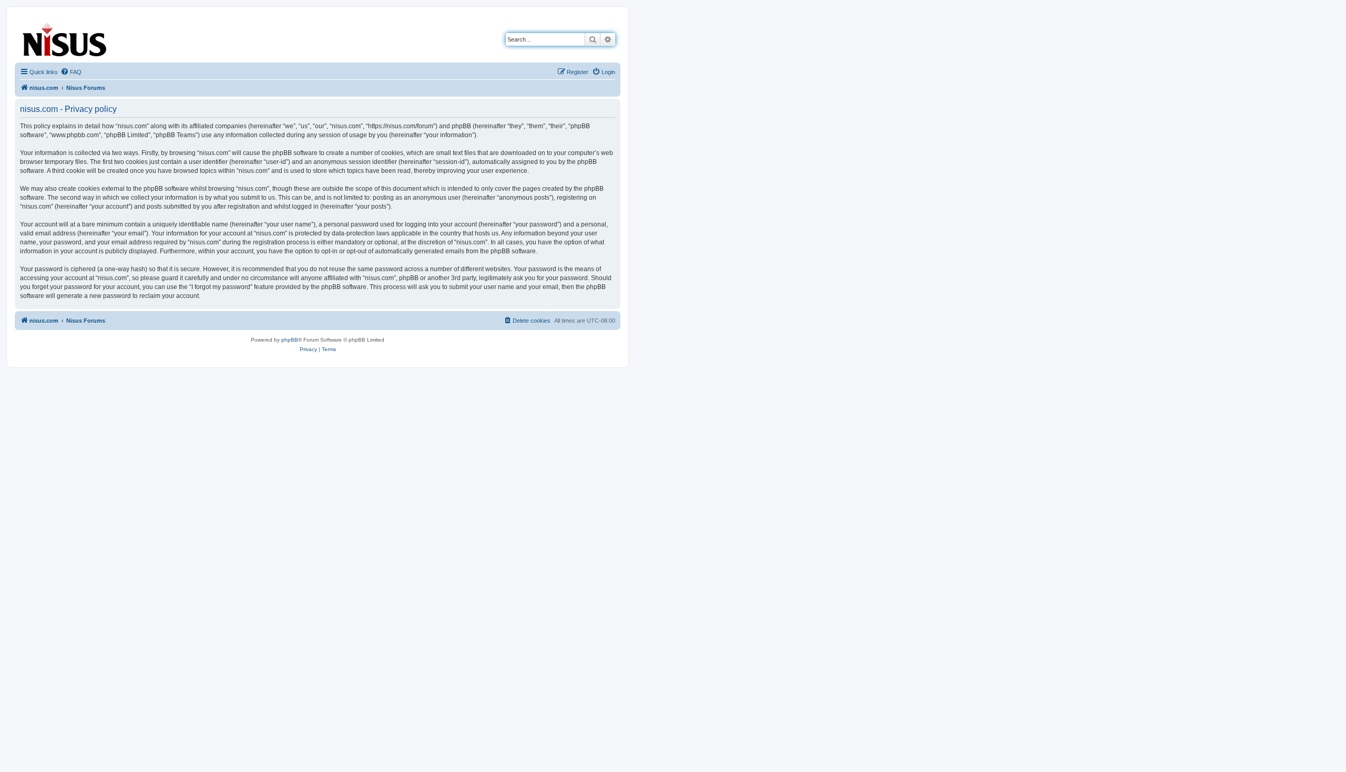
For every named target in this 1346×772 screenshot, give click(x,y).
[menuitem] (70, 72)
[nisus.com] (65, 37)
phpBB (289, 340)
